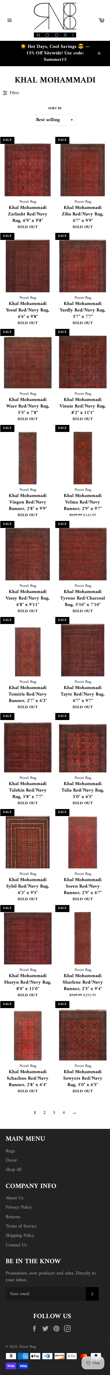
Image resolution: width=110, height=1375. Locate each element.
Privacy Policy (19, 1207)
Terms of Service (21, 1226)
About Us (14, 1198)
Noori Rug (27, 1346)
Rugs (10, 1151)
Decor (11, 1160)
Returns (13, 1217)
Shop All (13, 1169)
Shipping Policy (20, 1235)
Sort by (55, 108)
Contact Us (16, 1245)
